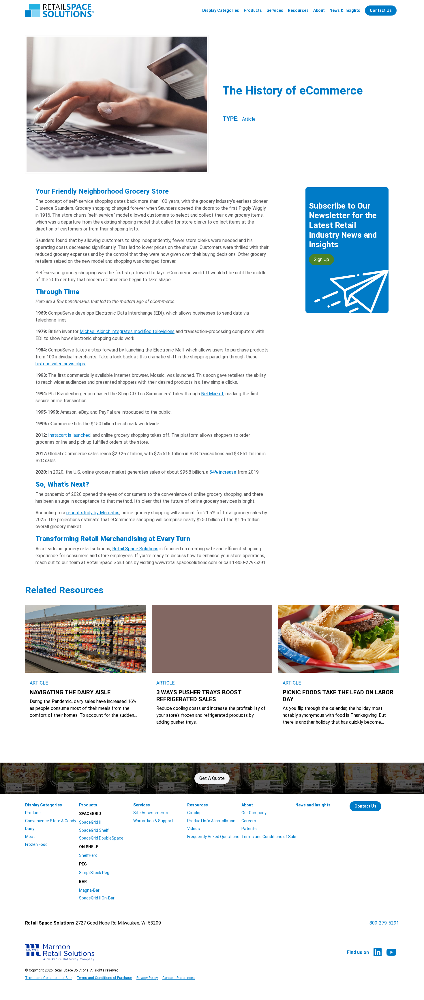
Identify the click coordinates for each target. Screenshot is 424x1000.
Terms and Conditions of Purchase (104, 978)
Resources (298, 10)
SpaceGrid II (90, 822)
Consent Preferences (178, 978)
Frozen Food (36, 844)
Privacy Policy (147, 978)
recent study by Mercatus (92, 512)
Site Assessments (150, 812)
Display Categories (220, 10)
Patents (249, 828)
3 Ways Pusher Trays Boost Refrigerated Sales (198, 696)
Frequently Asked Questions (213, 836)
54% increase (222, 472)
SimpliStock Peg (94, 872)
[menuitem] (220, 10)
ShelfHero (88, 855)
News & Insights (344, 10)
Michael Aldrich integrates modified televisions (127, 331)
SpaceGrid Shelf (94, 830)
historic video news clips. (60, 363)
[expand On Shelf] (125, 847)
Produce (33, 812)
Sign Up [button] (321, 259)
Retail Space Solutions (135, 548)
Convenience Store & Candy (50, 820)
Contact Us (381, 10)
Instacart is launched (69, 435)
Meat (30, 836)
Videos (193, 828)
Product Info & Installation (211, 820)
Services (275, 10)
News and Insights (313, 805)
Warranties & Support (153, 820)
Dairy (29, 828)
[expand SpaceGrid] (125, 813)
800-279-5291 (384, 923)
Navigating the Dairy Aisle (70, 692)
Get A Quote (212, 778)
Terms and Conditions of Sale (268, 836)
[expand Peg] (125, 864)
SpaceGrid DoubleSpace (101, 838)
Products (253, 10)
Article (249, 119)
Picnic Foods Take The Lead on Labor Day (338, 696)
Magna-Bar (89, 890)
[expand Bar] (125, 881)
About (319, 10)
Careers (248, 820)
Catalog (194, 812)
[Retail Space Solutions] (59, 10)
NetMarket (212, 393)
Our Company (254, 812)
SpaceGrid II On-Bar (97, 898)
